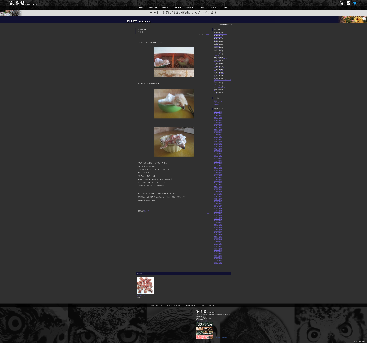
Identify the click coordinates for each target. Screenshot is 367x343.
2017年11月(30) (218, 150)
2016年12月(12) (218, 168)
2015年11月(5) (218, 189)
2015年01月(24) (218, 206)
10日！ (216, 84)
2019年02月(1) (218, 124)
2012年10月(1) (218, 251)
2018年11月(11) (218, 129)
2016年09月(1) (218, 174)
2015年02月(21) (218, 205)
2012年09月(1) (218, 253)
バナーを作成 (224, 337)
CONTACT (214, 7)
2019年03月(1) (218, 122)
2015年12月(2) (218, 187)
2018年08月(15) (218, 134)
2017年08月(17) (218, 155)
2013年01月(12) (218, 246)
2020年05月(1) (218, 112)
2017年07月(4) (218, 156)
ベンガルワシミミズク (219, 67)
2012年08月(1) (218, 255)
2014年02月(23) (218, 225)
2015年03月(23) (218, 203)
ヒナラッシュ (217, 52)
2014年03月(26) (218, 224)
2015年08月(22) (218, 194)
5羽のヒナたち (218, 61)
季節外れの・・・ (218, 46)
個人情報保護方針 (190, 305)
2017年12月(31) (218, 148)
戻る (208, 213)
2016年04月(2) (218, 181)
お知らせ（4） (218, 104)
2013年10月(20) (218, 231)
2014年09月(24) (218, 213)
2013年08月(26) (218, 234)
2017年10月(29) (218, 151)
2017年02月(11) (218, 165)
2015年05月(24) (218, 200)
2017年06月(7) (218, 158)
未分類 (207, 34)
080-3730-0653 (200, 319)
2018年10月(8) (218, 130)
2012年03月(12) (218, 263)
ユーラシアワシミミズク (220, 34)
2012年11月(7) (218, 250)
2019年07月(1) (218, 115)
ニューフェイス (218, 64)
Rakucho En (217, 337)
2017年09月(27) (218, 153)
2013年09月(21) (218, 232)
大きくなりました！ (219, 70)
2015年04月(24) (218, 201)
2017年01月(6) (218, 167)
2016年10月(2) (218, 172)
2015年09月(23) (218, 193)
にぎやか (216, 55)
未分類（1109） (218, 101)
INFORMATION (153, 7)
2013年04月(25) (218, 241)
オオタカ (216, 40)
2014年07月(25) (218, 217)
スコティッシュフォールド (221, 58)
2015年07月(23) (218, 196)
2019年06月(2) (218, 117)
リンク (202, 305)
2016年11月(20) (218, 170)
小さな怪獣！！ (218, 49)
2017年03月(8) (218, 163)
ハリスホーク (217, 43)
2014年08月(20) (218, 215)
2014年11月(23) (218, 210)
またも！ (146, 210)
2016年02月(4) (218, 184)
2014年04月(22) (218, 222)
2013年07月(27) (218, 236)
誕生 (215, 90)
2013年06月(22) (218, 237)
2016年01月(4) (218, 186)
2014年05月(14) (218, 220)
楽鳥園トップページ (156, 305)
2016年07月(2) (218, 175)
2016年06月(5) (218, 177)
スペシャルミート (141, 295)
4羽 (215, 76)
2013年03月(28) (218, 243)
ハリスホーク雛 (218, 37)
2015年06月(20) (218, 198)
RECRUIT (226, 7)
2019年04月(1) (218, 120)
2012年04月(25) (218, 262)
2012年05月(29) (218, 260)
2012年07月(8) (218, 257)
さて (145, 211)
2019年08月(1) (218, 113)
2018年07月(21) (218, 136)
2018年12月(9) (218, 127)
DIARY (202, 7)
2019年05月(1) (218, 118)
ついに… (216, 93)
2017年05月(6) (218, 160)
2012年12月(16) (218, 248)
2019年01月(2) (218, 125)
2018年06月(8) (218, 137)
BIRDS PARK (177, 7)
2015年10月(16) (218, 191)
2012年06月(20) (218, 258)
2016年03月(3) (218, 182)
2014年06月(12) (218, 219)
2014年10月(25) (218, 212)
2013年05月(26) (218, 239)
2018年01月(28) (218, 146)
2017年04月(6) (218, 162)
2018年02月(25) (218, 144)
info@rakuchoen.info (201, 321)
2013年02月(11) (218, 244)
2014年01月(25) (218, 227)
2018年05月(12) (218, 139)
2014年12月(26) (218, 208)
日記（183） (217, 102)
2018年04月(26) (218, 141)
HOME (141, 7)
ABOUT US (165, 7)
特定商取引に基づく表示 (173, 305)
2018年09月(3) (218, 132)
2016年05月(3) (218, 179)
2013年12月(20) (218, 229)
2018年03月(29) (218, 143)
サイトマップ (212, 305)
